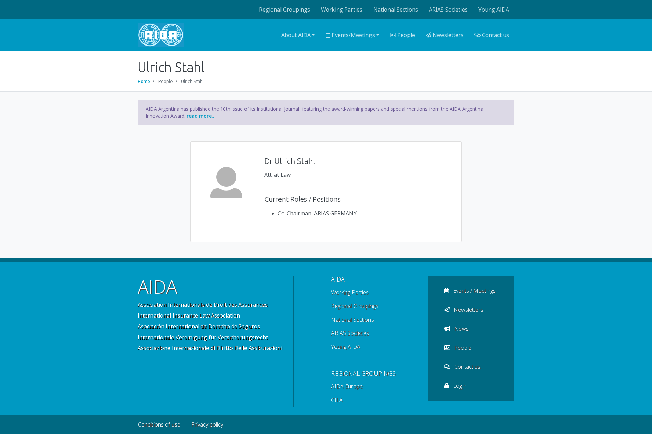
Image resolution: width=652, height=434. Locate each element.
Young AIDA (493, 9)
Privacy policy (207, 424)
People (405, 35)
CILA (337, 400)
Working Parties (341, 9)
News (461, 328)
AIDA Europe (347, 386)
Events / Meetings (474, 290)
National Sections (395, 9)
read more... (201, 116)
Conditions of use (159, 424)
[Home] (161, 35)
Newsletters (447, 35)
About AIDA (296, 35)
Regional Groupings (284, 9)
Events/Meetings (352, 35)
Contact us (495, 35)
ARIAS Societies (448, 9)
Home (144, 81)
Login (459, 386)
